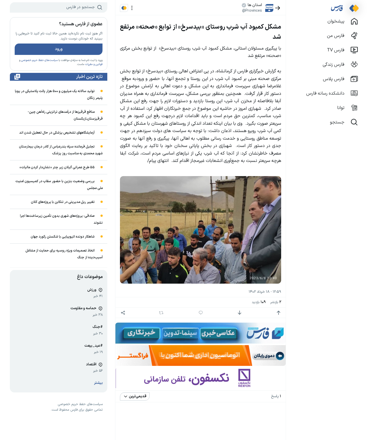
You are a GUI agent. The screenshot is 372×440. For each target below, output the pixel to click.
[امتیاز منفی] (239, 313)
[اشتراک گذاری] (123, 313)
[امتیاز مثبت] (278, 313)
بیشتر (98, 383)
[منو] (132, 8)
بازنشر (275, 302)
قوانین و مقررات (93, 64)
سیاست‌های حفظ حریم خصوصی (39, 60)
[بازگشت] (277, 8)
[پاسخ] (201, 313)
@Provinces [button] (252, 10)
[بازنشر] (161, 312)
